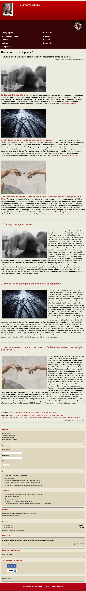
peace (40, 417)
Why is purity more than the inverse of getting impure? (22, 483)
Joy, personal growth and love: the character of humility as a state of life (28, 504)
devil (29, 415)
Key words (47, 33)
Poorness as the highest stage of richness (18, 501)
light (22, 417)
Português (47, 43)
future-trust (40, 415)
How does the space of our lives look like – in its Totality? (23, 480)
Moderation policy (8, 438)
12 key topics (7, 33)
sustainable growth (19, 412)
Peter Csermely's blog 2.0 (27, 5)
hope (57, 415)
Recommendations (10, 36)
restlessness (57, 417)
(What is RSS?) (79, 544)
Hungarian (6, 47)
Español (46, 40)
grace (53, 415)
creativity (24, 415)
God (49, 415)
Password (6, 455)
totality (64, 417)
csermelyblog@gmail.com (10, 515)
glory (45, 415)
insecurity (12, 417)
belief (10, 415)
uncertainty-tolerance (73, 417)
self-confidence (48, 417)
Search (5, 40)
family (33, 415)
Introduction (6, 433)
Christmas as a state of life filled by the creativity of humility (24, 494)
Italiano (5, 43)
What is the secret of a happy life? (16, 476)
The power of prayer (11, 499)
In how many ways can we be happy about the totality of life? (24, 485)
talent (10, 412)
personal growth (47, 412)
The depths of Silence (12, 496)
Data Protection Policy (9, 440)
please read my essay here (68, 103)
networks (55, 412)
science (38, 412)
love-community (32, 417)
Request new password (9, 461)
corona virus (17, 415)
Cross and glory (10, 478)
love (25, 417)
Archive (46, 36)
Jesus (18, 417)
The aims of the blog (8, 436)
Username (6, 450)
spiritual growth (30, 412)
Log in (72, 420)
